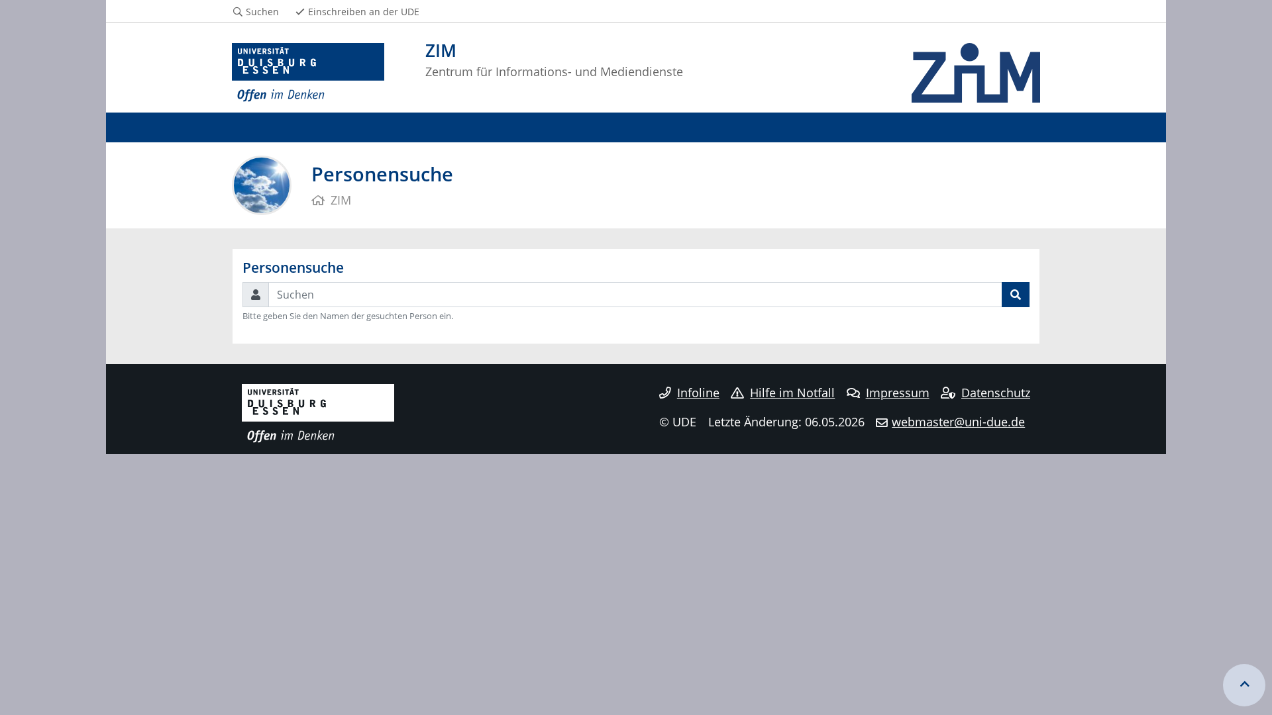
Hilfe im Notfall (792, 393)
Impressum (897, 393)
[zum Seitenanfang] (1244, 685)
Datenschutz (995, 393)
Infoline (698, 393)
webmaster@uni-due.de (958, 422)
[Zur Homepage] (308, 73)
